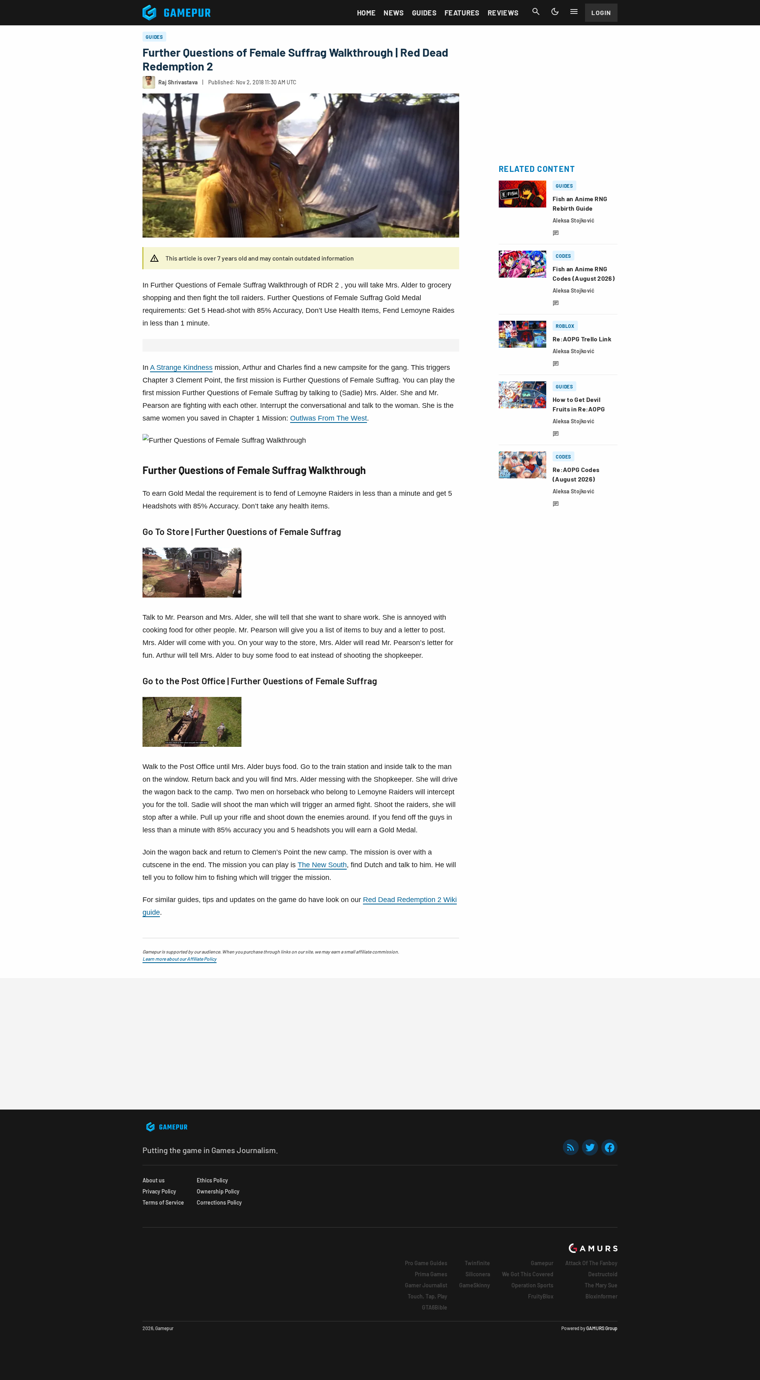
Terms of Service (163, 1202)
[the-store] (191, 595)
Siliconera (478, 1274)
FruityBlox (540, 1296)
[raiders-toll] (191, 744)
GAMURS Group (602, 1328)
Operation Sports (532, 1285)
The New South (322, 865)
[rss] (571, 1147)
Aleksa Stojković (574, 220)
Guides (424, 12)
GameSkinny (474, 1285)
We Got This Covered (527, 1274)
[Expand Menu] (574, 11)
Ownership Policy (218, 1191)
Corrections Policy (219, 1202)
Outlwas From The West (328, 418)
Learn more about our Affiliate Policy (179, 958)
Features (462, 12)
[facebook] (609, 1147)
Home (366, 12)
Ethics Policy (212, 1180)
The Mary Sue (601, 1285)
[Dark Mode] (555, 11)
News (394, 12)
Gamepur (542, 1263)
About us (153, 1180)
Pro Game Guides (426, 1263)
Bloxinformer (601, 1296)
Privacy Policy (159, 1191)
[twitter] (590, 1147)
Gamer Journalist (426, 1285)
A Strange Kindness (181, 367)
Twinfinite (477, 1263)
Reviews (503, 12)
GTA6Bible (434, 1307)
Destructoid (603, 1274)
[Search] (536, 11)
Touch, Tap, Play (427, 1296)
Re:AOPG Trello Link (582, 339)
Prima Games (431, 1274)
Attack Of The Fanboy (591, 1263)
